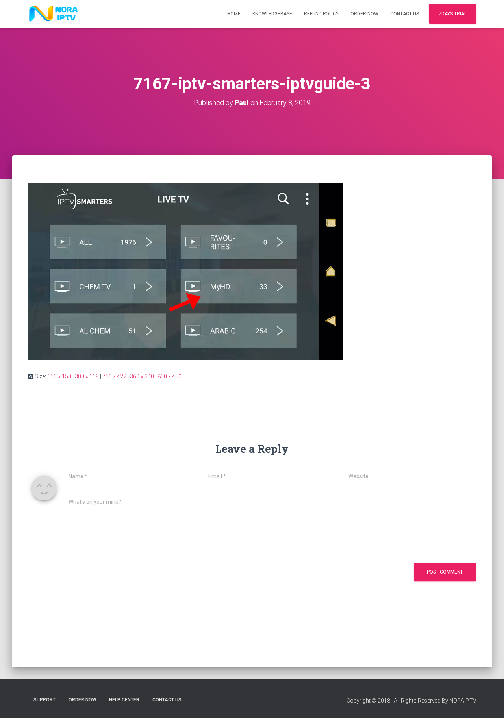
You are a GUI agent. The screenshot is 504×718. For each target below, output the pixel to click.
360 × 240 (142, 376)
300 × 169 (87, 376)
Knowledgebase (272, 14)
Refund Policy (321, 14)
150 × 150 (59, 376)
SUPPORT (44, 700)
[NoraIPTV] (53, 14)
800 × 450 (170, 376)
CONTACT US (404, 14)
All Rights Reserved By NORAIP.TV (435, 701)
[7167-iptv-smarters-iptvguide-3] (185, 271)
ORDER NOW (364, 14)
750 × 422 (114, 376)
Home (234, 14)
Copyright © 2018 (368, 701)
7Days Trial (453, 14)
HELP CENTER (124, 700)
